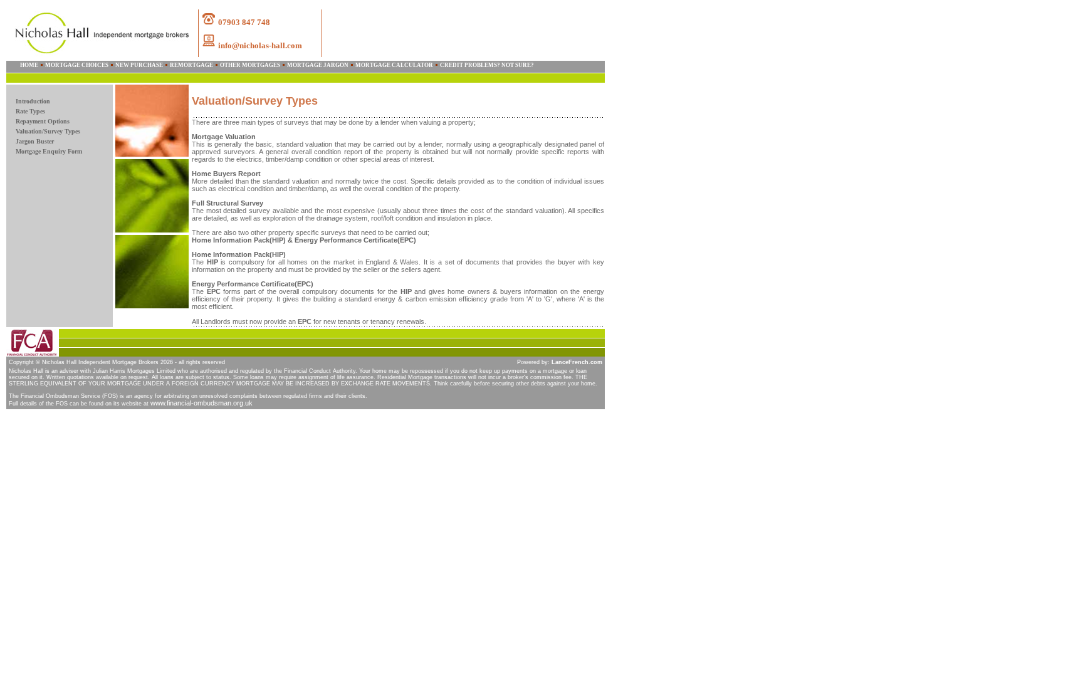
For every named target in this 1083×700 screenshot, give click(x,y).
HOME (29, 65)
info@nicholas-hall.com (260, 45)
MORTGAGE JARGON (317, 65)
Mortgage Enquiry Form (49, 151)
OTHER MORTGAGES (250, 65)
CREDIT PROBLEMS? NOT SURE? (487, 65)
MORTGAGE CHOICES (76, 65)
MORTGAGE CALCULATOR (394, 65)
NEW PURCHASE (139, 65)
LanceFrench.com (577, 362)
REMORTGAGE (191, 65)
